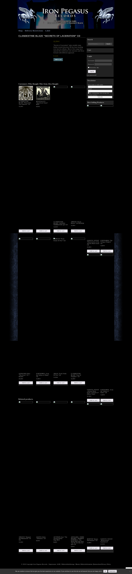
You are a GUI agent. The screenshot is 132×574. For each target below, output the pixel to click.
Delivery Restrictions (34, 31)
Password (91, 64)
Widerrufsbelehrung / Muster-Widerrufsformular (77, 564)
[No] (130, 571)
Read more (112, 571)
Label (47, 31)
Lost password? (92, 75)
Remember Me (94, 67)
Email (90, 89)
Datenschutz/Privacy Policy (102, 564)
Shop (20, 31)
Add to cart (58, 59)
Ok (105, 571)
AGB (58, 564)
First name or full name (95, 84)
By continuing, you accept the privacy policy (98, 94)
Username (91, 60)
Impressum (52, 564)
